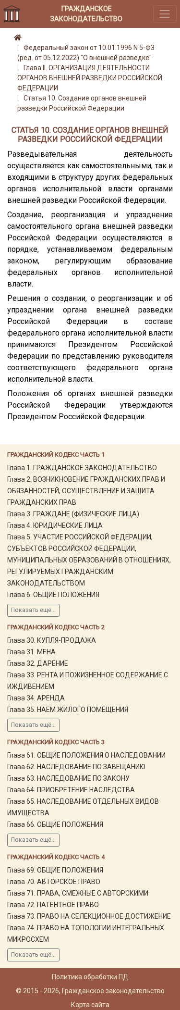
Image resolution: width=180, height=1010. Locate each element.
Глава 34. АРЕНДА (36, 698)
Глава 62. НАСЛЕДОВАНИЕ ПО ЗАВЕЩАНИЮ (76, 767)
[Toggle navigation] (165, 13)
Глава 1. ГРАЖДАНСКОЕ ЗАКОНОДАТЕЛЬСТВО (82, 468)
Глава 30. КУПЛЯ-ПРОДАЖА (51, 640)
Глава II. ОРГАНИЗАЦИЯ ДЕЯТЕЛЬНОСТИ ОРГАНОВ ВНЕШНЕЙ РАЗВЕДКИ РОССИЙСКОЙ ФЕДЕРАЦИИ (89, 78)
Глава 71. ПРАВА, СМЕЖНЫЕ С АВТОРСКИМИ (77, 893)
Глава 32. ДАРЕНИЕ (37, 663)
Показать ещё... (33, 610)
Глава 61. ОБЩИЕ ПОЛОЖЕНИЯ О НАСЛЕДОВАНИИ (86, 755)
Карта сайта (90, 1005)
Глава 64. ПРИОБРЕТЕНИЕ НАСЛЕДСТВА (71, 790)
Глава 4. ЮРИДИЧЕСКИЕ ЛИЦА (55, 525)
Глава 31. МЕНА (31, 652)
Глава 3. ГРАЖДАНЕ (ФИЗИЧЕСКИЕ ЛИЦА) (73, 514)
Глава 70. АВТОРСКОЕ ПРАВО (53, 881)
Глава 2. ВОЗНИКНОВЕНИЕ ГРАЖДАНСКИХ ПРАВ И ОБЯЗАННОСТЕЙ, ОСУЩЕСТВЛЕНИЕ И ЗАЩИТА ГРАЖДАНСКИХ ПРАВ (86, 490)
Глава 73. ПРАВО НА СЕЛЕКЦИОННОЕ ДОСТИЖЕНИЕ (89, 916)
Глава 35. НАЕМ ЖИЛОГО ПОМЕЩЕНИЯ (67, 709)
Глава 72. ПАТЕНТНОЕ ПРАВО (53, 905)
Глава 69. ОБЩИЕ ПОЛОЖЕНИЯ (55, 870)
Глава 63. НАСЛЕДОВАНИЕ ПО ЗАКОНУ (68, 778)
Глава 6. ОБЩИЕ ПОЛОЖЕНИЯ (53, 595)
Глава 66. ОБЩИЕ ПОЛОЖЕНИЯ (55, 824)
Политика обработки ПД (90, 977)
